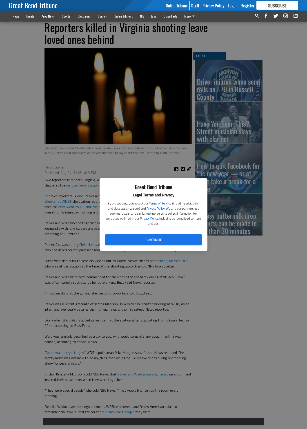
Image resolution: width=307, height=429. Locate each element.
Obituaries (84, 16)
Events (30, 16)
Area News (48, 16)
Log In (232, 5)
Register (247, 5)
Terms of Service (160, 203)
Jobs (153, 16)
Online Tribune (177, 5)
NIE (142, 16)
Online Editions (123, 16)
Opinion (102, 16)
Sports (66, 16)
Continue (153, 240)
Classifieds (170, 16)
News (16, 16)
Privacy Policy (156, 208)
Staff (195, 5)
